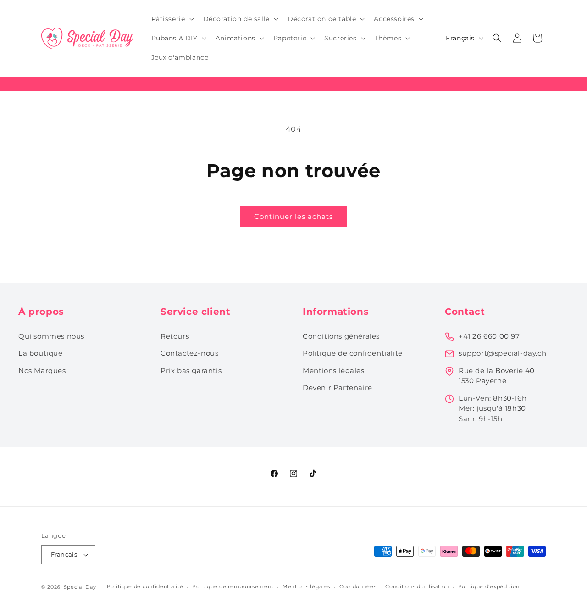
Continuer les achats (293, 216)
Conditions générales (341, 336)
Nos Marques (42, 370)
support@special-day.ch (502, 353)
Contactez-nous (189, 353)
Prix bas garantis (191, 370)
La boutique (40, 353)
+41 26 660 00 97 (489, 336)
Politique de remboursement (232, 586)
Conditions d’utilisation (417, 586)
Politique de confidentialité (353, 353)
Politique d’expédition (489, 586)
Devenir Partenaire (337, 387)
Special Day (80, 587)
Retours (175, 336)
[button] (172, 18)
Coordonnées (358, 586)
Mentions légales (334, 370)
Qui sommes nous (51, 336)
